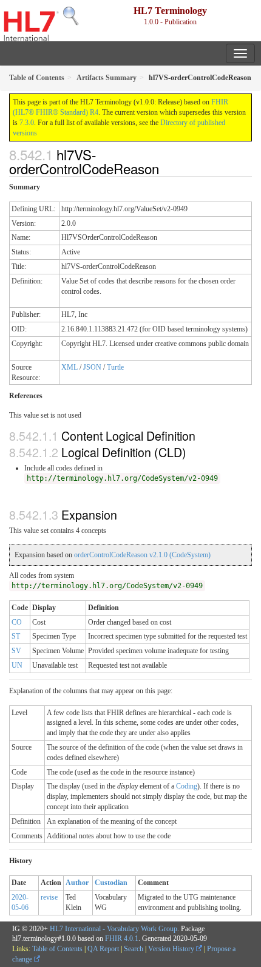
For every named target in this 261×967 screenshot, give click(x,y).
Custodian (111, 882)
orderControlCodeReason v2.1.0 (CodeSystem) (142, 555)
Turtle (115, 367)
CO (17, 622)
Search (133, 949)
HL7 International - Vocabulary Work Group (113, 929)
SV (16, 650)
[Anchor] (165, 168)
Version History (172, 949)
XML (69, 367)
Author (77, 882)
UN (17, 665)
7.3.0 (26, 122)
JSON (92, 367)
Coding (186, 786)
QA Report (103, 949)
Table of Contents (57, 949)
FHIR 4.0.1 (121, 938)
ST (16, 636)
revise (49, 897)
